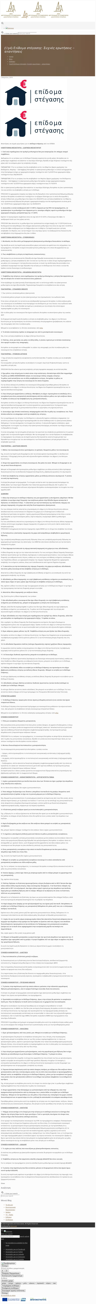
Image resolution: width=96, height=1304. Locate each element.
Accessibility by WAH (8, 1295)
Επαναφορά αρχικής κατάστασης (13, 1291)
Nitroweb (14, 1226)
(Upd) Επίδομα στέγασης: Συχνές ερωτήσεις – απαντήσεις (29, 64)
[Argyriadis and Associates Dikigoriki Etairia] (35, 18)
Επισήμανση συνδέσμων (10, 1288)
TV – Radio (9, 1215)
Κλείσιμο (5, 1266)
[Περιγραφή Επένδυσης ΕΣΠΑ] (24, 1302)
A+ (7, 1271)
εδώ (41, 328)
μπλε (25, 1283)
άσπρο (10, 1283)
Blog (10, 59)
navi (54, 1283)
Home (11, 56)
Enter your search (12, 33)
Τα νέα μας (9, 1205)
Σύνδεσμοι (9, 1220)
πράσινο (18, 1283)
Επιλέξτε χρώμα (7, 1281)
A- (2, 1271)
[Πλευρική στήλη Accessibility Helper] (8, 1263)
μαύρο (4, 1283)
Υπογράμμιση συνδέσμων (10, 1286)
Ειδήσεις (12, 61)
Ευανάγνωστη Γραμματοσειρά (12, 1276)
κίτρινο (48, 1283)
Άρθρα (8, 1212)
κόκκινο (31, 1283)
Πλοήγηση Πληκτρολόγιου (10, 1273)
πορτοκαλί (40, 1283)
